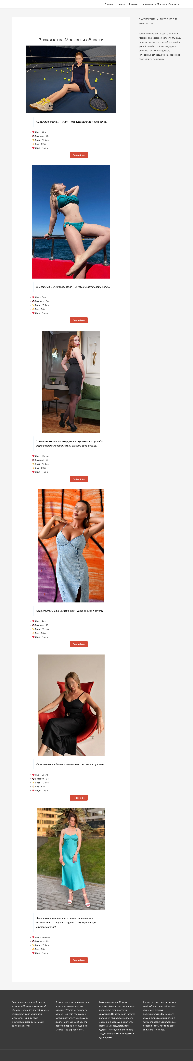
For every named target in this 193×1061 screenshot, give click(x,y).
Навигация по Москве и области (159, 4)
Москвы (27, 1006)
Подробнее (79, 155)
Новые (121, 4)
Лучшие (133, 4)
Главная (109, 4)
